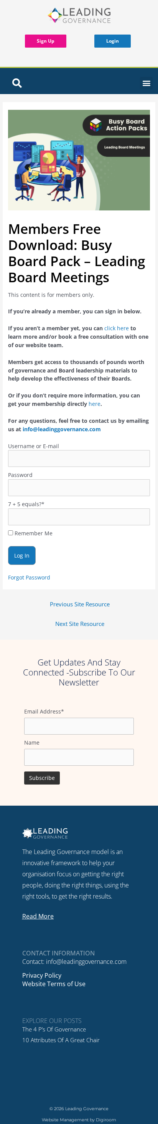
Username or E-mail (33, 446)
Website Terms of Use (54, 984)
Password (20, 474)
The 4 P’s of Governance (54, 1029)
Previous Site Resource (80, 604)
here (94, 403)
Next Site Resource (79, 623)
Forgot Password (29, 577)
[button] (146, 83)
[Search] (16, 83)
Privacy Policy (41, 975)
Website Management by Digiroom (79, 1119)
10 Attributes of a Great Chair (61, 1040)
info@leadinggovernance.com (62, 429)
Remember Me (33, 533)
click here (116, 328)
